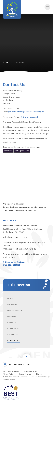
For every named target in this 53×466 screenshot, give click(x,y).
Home (5, 62)
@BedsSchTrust (11, 264)
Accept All (8, 150)
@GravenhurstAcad (29, 117)
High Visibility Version (11, 371)
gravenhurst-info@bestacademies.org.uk (26, 111)
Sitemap (39, 374)
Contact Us (19, 62)
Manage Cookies (22, 150)
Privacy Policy (8, 374)
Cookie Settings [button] (25, 374)
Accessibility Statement (33, 371)
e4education (10, 380)
